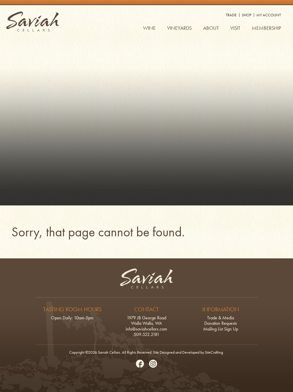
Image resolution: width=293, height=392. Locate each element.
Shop (246, 14)
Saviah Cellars (32, 21)
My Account (268, 14)
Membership (266, 28)
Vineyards (179, 28)
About (211, 28)
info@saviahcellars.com (146, 329)
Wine (149, 28)
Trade (231, 14)
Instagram (153, 364)
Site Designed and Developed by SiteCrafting (188, 352)
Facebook (140, 364)
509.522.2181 (146, 334)
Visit (235, 28)
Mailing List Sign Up (220, 329)
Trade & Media (220, 318)
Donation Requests (220, 323)
